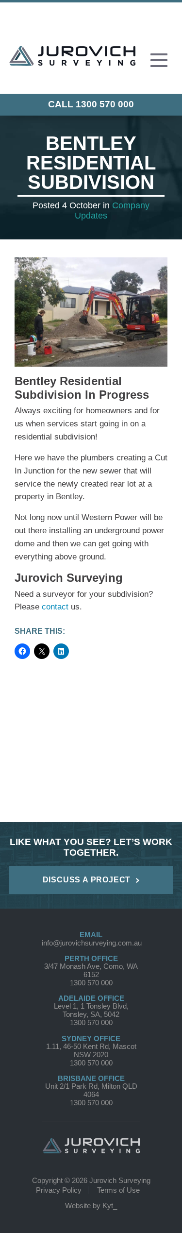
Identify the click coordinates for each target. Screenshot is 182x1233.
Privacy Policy (59, 1190)
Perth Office (91, 958)
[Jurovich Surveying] (72, 62)
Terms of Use (118, 1190)
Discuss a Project (87, 880)
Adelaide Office (91, 998)
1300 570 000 (91, 983)
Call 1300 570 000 (91, 104)
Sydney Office (91, 1038)
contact (55, 606)
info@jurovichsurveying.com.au (92, 943)
